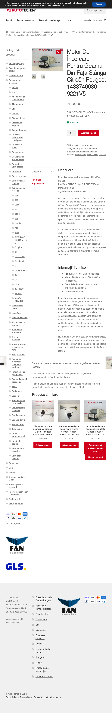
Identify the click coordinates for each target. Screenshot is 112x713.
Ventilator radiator (16, 457)
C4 (16, 265)
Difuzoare (16, 171)
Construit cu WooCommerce (47, 697)
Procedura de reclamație (42, 669)
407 (16, 227)
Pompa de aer (18, 354)
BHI (13, 108)
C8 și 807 (70, 31)
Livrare (68, 20)
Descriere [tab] (36, 171)
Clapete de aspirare (17, 124)
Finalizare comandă (40, 637)
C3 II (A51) (20, 256)
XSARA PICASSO (19, 299)
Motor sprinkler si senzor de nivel (19, 347)
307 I (17, 209)
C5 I (17, 275)
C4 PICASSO (20, 270)
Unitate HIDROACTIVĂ (18, 435)
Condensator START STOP (18, 158)
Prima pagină (14, 31)
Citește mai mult (95, 457)
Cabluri (15, 113)
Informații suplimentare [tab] (38, 181)
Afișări (15, 87)
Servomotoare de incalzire (18, 402)
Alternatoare (17, 104)
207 (16, 200)
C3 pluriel (19, 261)
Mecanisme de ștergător (18, 323)
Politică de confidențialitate (43, 607)
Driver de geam (19, 176)
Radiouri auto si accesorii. (19, 380)
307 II (17, 213)
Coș (37, 624)
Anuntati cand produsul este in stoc (95, 447)
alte (13, 92)
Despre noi (41, 629)
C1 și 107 (19, 247)
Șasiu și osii (14, 499)
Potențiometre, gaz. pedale (19, 373)
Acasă (9, 20)
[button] (58, 52)
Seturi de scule (16, 503)
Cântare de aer (18, 118)
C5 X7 (17, 284)
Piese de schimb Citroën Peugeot (44, 599)
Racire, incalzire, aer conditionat (18, 493)
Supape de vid (18, 419)
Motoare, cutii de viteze (17, 478)
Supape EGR (18, 424)
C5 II (17, 279)
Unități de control (16, 442)
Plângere (40, 657)
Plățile (39, 662)
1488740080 (92, 154)
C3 (16, 251)
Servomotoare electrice (18, 409)
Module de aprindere (17, 331)
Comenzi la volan (17, 146)
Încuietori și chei (19, 317)
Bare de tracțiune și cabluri (18, 69)
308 (16, 218)
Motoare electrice (16, 338)
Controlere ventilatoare (17, 165)
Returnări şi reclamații (49, 20)
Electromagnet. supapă (19, 182)
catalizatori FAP (16, 75)
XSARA (18, 293)
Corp (11, 467)
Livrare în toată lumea (43, 650)
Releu (14, 386)
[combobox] (95, 10)
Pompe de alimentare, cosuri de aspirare (17, 363)
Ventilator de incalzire (18, 449)
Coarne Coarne (19, 130)
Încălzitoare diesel (17, 307)
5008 (17, 232)
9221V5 (102, 154)
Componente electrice (32, 31)
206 (16, 195)
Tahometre (17, 429)
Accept (99, 4)
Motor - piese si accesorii (16, 485)
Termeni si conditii (25, 20)
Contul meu (41, 619)
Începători (16, 313)
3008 (17, 204)
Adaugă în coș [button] (43, 444)
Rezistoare (17, 391)
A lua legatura (42, 614)
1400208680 (80, 154)
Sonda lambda (18, 415)
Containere (14, 463)
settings (60, 5)
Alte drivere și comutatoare (18, 98)
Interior (12, 472)
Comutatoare (18, 152)
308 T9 (18, 223)
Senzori (15, 395)
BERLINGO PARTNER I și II (21, 240)
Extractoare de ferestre (54, 31)
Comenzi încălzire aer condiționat (17, 137)
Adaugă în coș (88, 132)
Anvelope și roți (16, 63)
